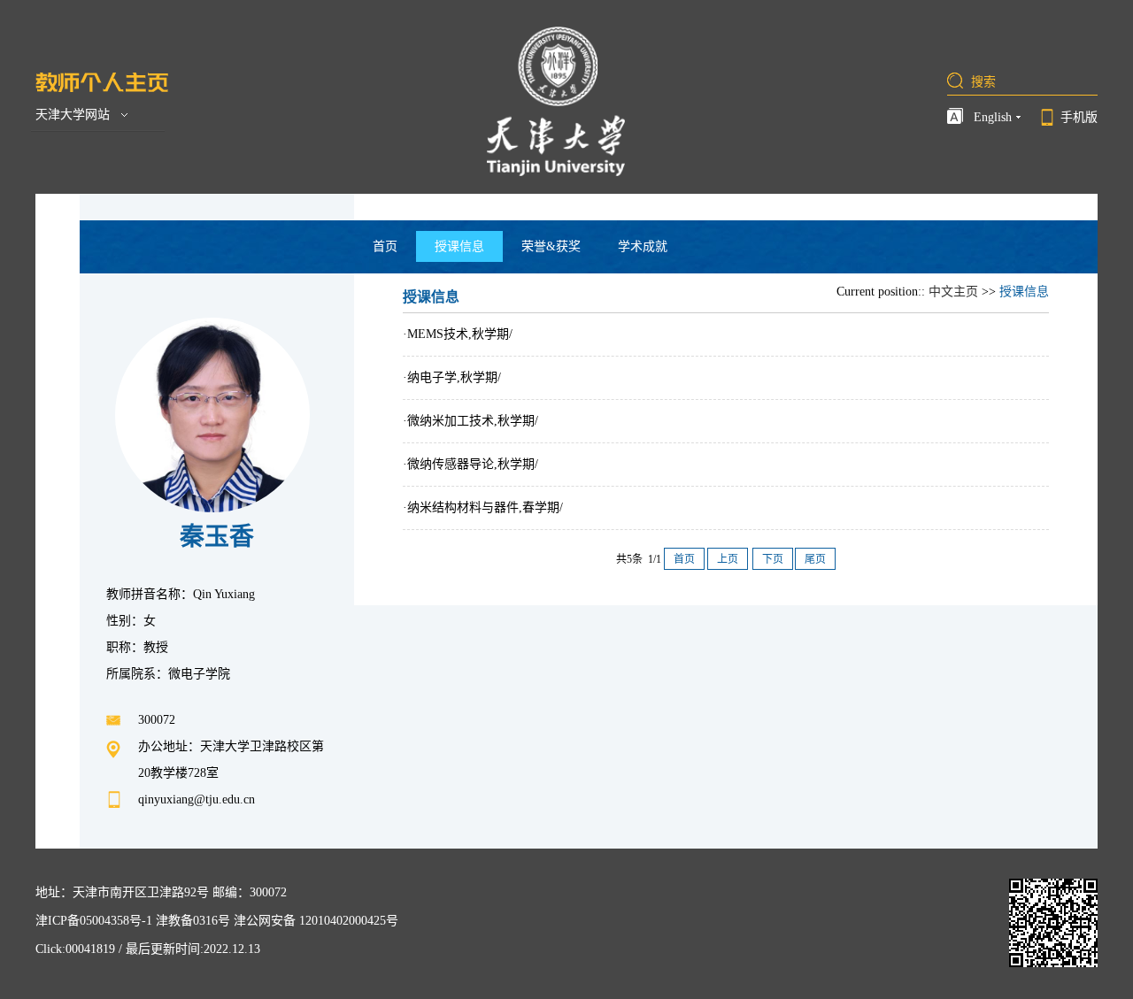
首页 (385, 246)
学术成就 (642, 246)
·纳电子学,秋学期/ (452, 377)
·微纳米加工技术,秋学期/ (470, 420)
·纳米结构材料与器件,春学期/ (483, 507)
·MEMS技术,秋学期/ (458, 334)
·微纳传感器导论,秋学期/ (470, 464)
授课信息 (459, 246)
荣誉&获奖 (551, 246)
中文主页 (953, 291)
